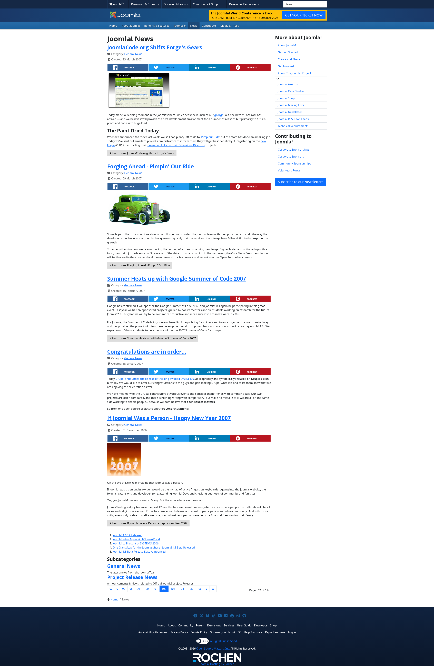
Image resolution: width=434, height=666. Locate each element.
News (193, 26)
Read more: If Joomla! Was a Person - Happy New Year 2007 (149, 523)
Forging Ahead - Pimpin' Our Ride (150, 166)
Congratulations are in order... (146, 351)
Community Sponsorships (294, 163)
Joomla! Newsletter (290, 112)
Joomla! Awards (288, 84)
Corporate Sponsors (291, 156)
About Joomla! (131, 26)
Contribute (209, 26)
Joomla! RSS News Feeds (293, 119)
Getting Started (288, 52)
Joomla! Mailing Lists (291, 105)
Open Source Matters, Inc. (213, 648)
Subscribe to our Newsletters (300, 181)
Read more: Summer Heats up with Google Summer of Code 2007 (153, 338)
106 (199, 589)
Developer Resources (243, 4)
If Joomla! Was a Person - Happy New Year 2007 (169, 418)
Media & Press (229, 26)
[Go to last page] (213, 589)
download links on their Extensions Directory (176, 145)
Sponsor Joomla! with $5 (225, 632)
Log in (292, 632)
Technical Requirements (293, 126)
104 (181, 589)
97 (123, 589)
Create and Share (289, 59)
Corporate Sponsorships (293, 149)
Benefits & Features (156, 26)
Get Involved (286, 66)
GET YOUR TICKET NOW (304, 15)
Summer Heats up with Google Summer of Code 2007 (176, 278)
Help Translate (253, 632)
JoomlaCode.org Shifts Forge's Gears (154, 47)
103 (173, 589)
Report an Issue (275, 632)
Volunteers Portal (289, 170)
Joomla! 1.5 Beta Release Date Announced (139, 551)
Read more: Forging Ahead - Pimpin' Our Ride (140, 265)
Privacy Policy (179, 632)
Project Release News (132, 577)
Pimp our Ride (210, 137)
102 (164, 589)
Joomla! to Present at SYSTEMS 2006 (136, 543)
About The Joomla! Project (294, 73)
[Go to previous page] (117, 589)
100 (146, 589)
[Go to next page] (207, 589)
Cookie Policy (199, 632)
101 (155, 589)
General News (133, 54)
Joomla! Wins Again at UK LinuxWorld (136, 539)
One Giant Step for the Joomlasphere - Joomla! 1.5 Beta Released (154, 547)
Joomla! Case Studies (291, 91)
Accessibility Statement (153, 632)
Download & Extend (144, 4)
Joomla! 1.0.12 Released (127, 535)
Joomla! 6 (180, 26)
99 (138, 589)
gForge (218, 115)
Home (113, 26)
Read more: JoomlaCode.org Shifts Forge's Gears (142, 153)
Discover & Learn (175, 4)
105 (190, 589)
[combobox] (305, 4)
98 (131, 589)
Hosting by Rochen (217, 664)
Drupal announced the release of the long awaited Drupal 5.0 (154, 379)
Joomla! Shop (286, 98)
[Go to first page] (110, 589)
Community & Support (207, 4)
